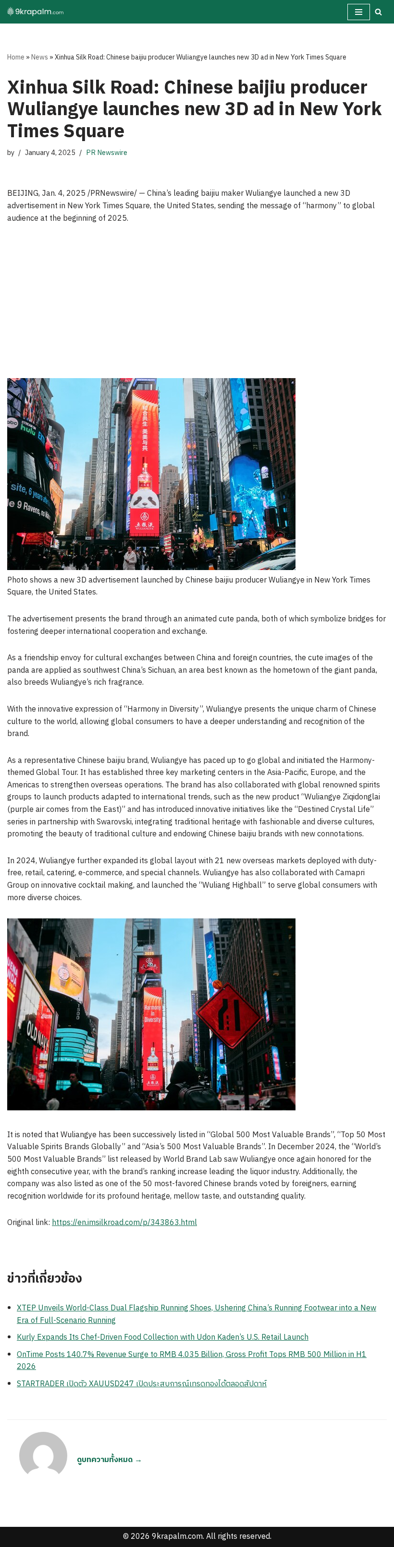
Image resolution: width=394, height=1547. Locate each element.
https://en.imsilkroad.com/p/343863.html (124, 1222)
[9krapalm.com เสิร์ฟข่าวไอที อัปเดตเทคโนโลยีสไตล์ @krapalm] (36, 12)
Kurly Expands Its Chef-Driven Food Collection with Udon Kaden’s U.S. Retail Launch (162, 1337)
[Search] (378, 11)
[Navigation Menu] (358, 12)
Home (16, 57)
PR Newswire (106, 153)
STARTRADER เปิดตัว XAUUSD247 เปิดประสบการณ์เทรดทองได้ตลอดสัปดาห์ (142, 1384)
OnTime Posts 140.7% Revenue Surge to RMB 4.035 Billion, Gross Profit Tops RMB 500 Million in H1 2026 (192, 1361)
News (39, 57)
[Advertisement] (197, 306)
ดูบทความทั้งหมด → (109, 1459)
